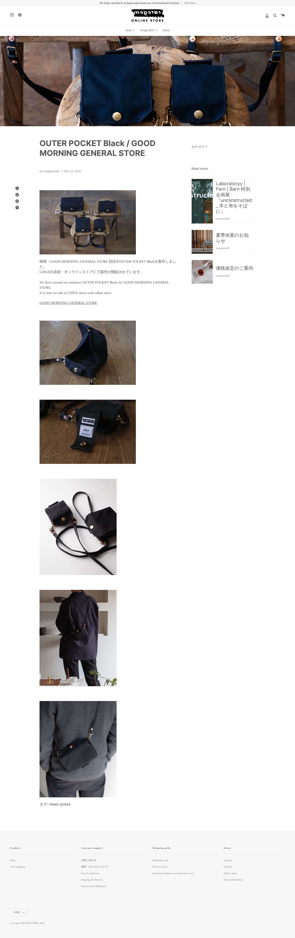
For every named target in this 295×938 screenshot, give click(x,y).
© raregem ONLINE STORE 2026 (27, 923)
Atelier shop (230, 873)
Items (13, 860)
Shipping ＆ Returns (92, 880)
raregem (228, 860)
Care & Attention (90, 873)
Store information (233, 880)
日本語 (17, 912)
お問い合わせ (88, 860)
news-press (59, 804)
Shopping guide (161, 860)
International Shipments (94, 886)
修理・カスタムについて (95, 867)
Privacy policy (160, 867)
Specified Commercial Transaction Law (173, 873)
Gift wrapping (17, 867)
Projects (228, 867)
